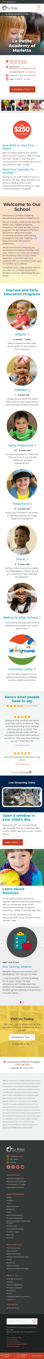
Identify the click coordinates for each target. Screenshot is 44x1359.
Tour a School (12, 1251)
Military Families (13, 1266)
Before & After (20, 618)
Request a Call (29, 68)
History (9, 1293)
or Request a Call (20, 1044)
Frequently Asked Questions (18, 1296)
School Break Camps (15, 1229)
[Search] (34, 1321)
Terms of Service (13, 1342)
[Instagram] (13, 1167)
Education (13, 1175)
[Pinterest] (18, 1167)
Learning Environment (15, 1187)
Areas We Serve (13, 1346)
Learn (11, 842)
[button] (21, 1002)
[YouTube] (22, 1167)
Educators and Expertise (16, 1181)
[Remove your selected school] (2, 14)
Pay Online (14, 1159)
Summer (21, 669)
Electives (10, 1235)
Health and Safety (14, 1254)
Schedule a (21, 89)
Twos (9, 1203)
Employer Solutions (14, 1288)
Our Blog (12, 1304)
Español (13, 1162)
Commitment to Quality (16, 1184)
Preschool (11, 1209)
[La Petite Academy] (9, 8)
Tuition (9, 1260)
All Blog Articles (13, 1308)
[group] (8, 105)
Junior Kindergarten (14, 1215)
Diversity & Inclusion (14, 1279)
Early (20, 445)
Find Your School (13, 1248)
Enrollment (11, 1263)
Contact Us (30, 72)
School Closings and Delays (17, 1268)
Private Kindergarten (15, 1218)
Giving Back (11, 1291)
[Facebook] (8, 1167)
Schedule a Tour (16, 1156)
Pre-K (9, 1212)
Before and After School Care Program (18, 1222)
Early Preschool (13, 1206)
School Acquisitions (14, 1285)
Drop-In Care (12, 1226)
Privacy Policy (12, 1340)
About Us (12, 1275)
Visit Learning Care (14, 1337)
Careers (10, 1282)
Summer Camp (13, 1232)
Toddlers (10, 1200)
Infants (9, 1197)
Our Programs (15, 1194)
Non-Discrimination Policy (17, 1344)
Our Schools (15, 1245)
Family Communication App (18, 1257)
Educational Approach (15, 1178)
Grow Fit (10, 1238)
